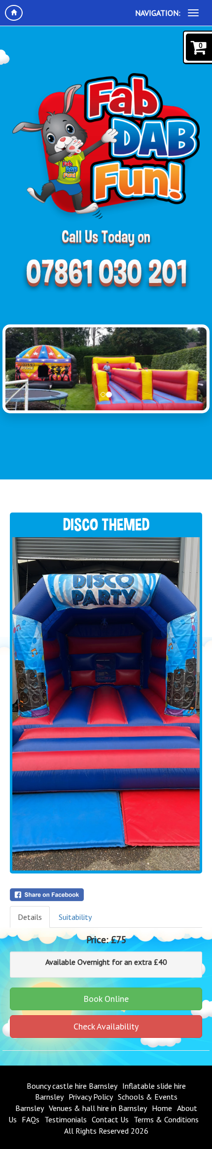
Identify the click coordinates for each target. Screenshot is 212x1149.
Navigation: (157, 13)
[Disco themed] (106, 704)
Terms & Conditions (166, 1119)
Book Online (106, 998)
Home (162, 1108)
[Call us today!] (106, 275)
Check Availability (106, 1026)
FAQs (30, 1119)
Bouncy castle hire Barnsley (72, 1086)
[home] (14, 13)
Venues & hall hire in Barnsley (98, 1108)
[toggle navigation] (193, 12)
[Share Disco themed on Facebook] (106, 894)
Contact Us (110, 1119)
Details (30, 917)
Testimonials (65, 1119)
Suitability (75, 917)
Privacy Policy (91, 1097)
